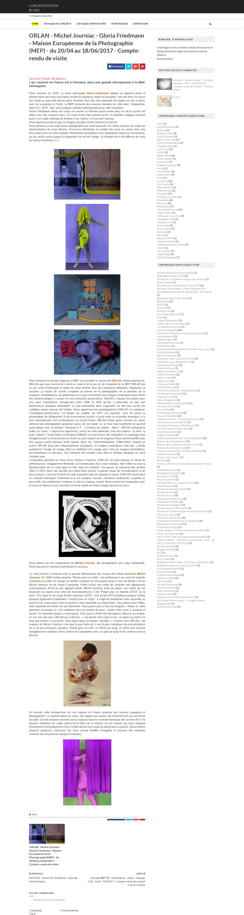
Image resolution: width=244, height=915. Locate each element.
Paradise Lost (164, 222)
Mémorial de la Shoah (169, 523)
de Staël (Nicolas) (167, 606)
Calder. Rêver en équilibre (171, 323)
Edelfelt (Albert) (166, 352)
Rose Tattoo (164, 228)
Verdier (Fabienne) (167, 584)
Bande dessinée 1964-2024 (172, 298)
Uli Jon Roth (164, 250)
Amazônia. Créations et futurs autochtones (181, 279)
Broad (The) (164, 310)
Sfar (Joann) (163, 558)
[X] (211, 6)
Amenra (161, 130)
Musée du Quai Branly (169, 517)
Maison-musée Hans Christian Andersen (179, 450)
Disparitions (140, 23)
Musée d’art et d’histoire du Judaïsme (178, 520)
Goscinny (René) (166, 384)
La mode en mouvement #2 (172, 422)
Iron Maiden (164, 171)
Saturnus (162, 231)
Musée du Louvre (166, 514)
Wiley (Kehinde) (166, 590)
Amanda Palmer (166, 126)
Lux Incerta (163, 184)
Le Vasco (162, 181)
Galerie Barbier (165, 368)
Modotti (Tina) (165, 476)
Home (35, 23)
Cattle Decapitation (168, 142)
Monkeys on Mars (167, 196)
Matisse (161, 460)
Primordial (163, 225)
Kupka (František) (167, 415)
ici (56, 140)
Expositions (42, 817)
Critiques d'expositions (91, 23)
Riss (159, 552)
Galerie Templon (166, 374)
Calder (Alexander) (167, 320)
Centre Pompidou (167, 330)
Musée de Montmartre (170, 498)
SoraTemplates (51, 910)
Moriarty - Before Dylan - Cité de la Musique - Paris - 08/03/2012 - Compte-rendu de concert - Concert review (193, 84)
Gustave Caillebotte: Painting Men (176, 390)
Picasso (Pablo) (166, 546)
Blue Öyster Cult (166, 139)
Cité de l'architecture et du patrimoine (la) (180, 333)
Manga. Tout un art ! (168, 457)
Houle (160, 168)
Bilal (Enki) (163, 301)
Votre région (119, 23)
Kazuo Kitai (163, 409)
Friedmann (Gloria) (60, 817)
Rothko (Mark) (165, 555)
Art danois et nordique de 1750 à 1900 (178, 285)
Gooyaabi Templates (91, 910)
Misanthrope (164, 190)
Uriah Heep (163, 254)
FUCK (176, 96)
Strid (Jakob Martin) (168, 568)
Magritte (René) (166, 434)
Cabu (160, 317)
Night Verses (164, 212)
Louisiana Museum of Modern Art (176, 425)
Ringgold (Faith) (166, 549)
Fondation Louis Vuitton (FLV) (173, 361)
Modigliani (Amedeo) (169, 473)
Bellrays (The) (165, 133)
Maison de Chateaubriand (171, 441)
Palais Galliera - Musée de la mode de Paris (181, 530)
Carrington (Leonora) (169, 326)
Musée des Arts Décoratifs (172, 508)
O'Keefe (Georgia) (167, 527)
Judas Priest (164, 174)
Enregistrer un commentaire (49, 899)
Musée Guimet (165, 485)
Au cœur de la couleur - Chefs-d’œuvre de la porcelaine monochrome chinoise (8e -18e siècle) (184, 290)
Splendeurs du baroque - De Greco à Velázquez (183, 562)
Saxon (160, 235)
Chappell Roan (165, 146)
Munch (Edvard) (166, 479)
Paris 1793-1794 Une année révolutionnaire (181, 536)
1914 (160, 123)
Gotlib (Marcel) (166, 387)
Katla (160, 177)
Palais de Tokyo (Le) (168, 533)
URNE (160, 247)
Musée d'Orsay (165, 495)
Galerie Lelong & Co (168, 371)
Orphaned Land (165, 219)
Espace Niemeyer (167, 355)
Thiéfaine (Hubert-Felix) (171, 244)
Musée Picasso (165, 492)
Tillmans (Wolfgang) (168, 574)
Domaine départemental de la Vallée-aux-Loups (183, 349)
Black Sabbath (165, 136)
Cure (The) (163, 149)
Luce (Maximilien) (167, 431)
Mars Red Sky (165, 187)
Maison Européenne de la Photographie (91, 817)
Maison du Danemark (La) (171, 447)
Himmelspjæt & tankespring (173, 403)
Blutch (160, 304)
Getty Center (164, 377)
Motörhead (163, 206)
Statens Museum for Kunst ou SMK (177, 565)
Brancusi (162, 307)
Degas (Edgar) (165, 339)
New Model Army (167, 209)
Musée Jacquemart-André (172, 488)
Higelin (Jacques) (166, 165)
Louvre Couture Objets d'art (173, 428)
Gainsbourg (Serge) (168, 364)
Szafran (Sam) (164, 571)
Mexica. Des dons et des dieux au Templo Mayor (184, 463)
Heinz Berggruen (166, 399)
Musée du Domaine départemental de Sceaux (182, 511)
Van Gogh (162, 581)
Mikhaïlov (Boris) (167, 469)
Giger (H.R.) (163, 380)
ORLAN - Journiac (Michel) (125, 817)
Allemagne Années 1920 (170, 275)
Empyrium (162, 161)
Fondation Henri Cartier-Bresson (175, 358)
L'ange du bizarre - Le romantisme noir (178, 419)
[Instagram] (214, 6)
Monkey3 (162, 193)
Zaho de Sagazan (166, 257)
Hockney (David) (166, 406)
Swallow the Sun (166, 241)
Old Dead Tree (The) (168, 215)
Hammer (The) (165, 396)
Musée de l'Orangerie (169, 504)
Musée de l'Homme (168, 501)
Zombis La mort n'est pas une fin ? (176, 597)
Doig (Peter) (164, 345)
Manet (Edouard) (166, 454)
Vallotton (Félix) (166, 578)
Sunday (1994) (165, 238)
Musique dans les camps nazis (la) (176, 482)
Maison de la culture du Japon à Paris (178, 444)
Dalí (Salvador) (165, 336)
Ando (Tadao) (164, 282)
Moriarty (162, 203)
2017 (31, 817)
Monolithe (163, 200)
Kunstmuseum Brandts (170, 412)
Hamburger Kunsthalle (170, 393)
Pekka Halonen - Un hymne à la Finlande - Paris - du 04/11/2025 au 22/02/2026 (186, 541)
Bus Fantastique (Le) (168, 314)
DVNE (160, 152)
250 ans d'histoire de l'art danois (175, 272)
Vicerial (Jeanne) (166, 587)
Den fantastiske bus (168, 342)
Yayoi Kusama (165, 593)
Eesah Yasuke (164, 158)
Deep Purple (164, 155)
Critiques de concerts (57, 23)
